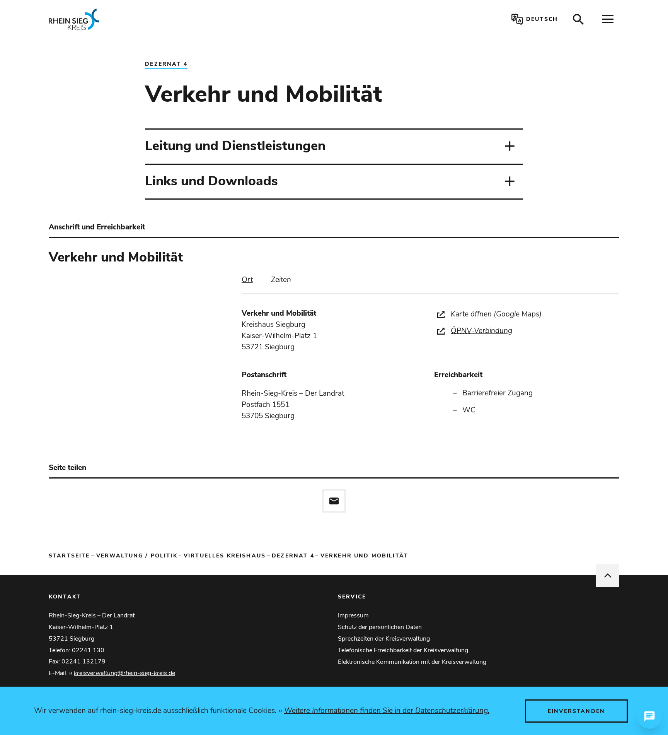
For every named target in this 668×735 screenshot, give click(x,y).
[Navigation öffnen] (607, 19)
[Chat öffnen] (649, 716)
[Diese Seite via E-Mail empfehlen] (334, 501)
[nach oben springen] (607, 575)
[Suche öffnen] (578, 19)
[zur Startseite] (165, 19)
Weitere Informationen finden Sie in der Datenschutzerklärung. (386, 711)
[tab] (247, 279)
